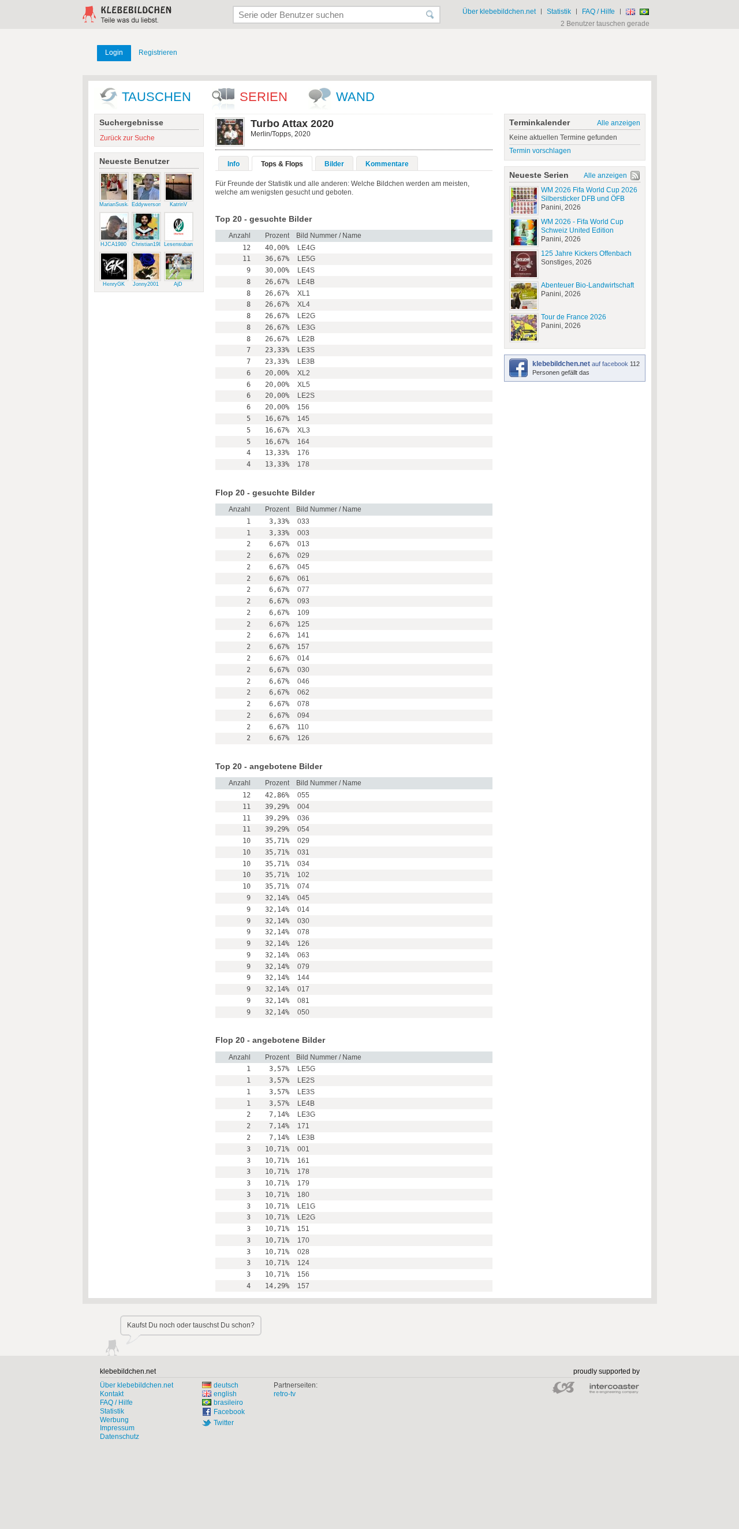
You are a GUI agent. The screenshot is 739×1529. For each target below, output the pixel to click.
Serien (264, 96)
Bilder (334, 164)
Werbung (114, 1420)
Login (114, 53)
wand (355, 96)
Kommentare (387, 164)
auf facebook (581, 363)
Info (233, 164)
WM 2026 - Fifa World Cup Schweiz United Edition (582, 226)
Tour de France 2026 (573, 317)
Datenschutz (119, 1437)
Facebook (229, 1412)
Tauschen (156, 96)
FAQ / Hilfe (598, 12)
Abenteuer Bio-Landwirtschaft (587, 285)
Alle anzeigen (618, 123)
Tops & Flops (282, 164)
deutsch (226, 1385)
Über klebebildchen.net (499, 12)
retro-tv (285, 1394)
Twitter (224, 1423)
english (225, 1394)
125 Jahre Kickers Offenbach (586, 253)
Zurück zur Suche (127, 138)
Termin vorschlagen (540, 151)
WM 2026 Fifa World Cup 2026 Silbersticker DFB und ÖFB (589, 194)
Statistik (559, 12)
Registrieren (158, 53)
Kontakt (112, 1394)
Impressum (117, 1428)
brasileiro (228, 1403)
